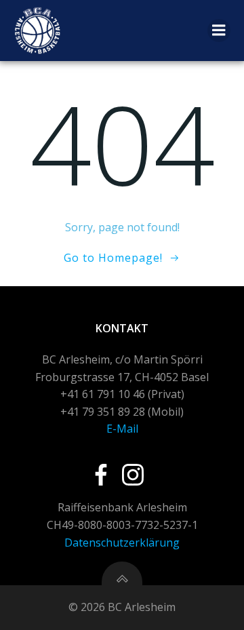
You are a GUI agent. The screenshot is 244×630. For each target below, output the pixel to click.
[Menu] (218, 30)
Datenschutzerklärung (122, 542)
